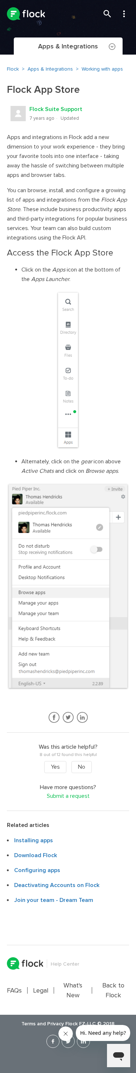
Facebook (54, 717)
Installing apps (33, 840)
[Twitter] (68, 1041)
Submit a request (68, 796)
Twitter (68, 717)
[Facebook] (53, 1041)
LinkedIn (82, 717)
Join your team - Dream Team (53, 900)
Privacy (55, 1024)
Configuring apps (37, 870)
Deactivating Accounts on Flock (56, 885)
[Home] (26, 13)
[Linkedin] (83, 1041)
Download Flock (35, 855)
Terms (28, 1024)
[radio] (55, 767)
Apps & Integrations (50, 69)
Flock (13, 69)
